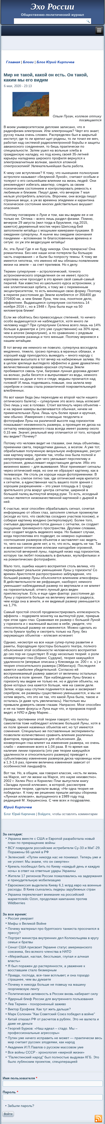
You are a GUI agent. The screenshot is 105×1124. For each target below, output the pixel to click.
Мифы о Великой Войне (27, 923)
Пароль (10, 1092)
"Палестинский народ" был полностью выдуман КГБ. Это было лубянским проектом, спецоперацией (53, 1059)
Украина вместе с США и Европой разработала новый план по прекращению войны (51, 841)
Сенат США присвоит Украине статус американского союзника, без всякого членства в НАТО (50, 949)
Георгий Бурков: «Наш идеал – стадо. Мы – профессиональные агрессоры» (42, 1030)
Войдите (44, 814)
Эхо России (52, 6)
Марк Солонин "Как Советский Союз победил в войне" (51, 1014)
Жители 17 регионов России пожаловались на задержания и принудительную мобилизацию (55, 878)
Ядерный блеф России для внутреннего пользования (50, 999)
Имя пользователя (20, 1078)
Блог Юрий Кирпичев (55, 62)
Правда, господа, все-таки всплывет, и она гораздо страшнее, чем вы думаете (48, 977)
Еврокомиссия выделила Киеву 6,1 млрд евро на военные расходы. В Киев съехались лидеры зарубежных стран (54, 887)
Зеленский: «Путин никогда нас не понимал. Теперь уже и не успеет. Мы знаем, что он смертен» (54, 859)
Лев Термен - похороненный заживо (37, 1004)
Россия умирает (20, 918)
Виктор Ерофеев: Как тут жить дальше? (39, 1009)
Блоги (28, 62)
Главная (13, 62)
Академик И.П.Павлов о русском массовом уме (46, 1047)
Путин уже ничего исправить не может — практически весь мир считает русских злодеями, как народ (55, 1040)
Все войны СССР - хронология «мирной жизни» (46, 1052)
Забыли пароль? (21, 1106)
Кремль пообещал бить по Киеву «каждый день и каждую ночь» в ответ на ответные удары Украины (54, 868)
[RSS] (98, 1119)
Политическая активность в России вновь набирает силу (53, 994)
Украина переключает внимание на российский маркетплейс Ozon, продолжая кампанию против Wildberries (47, 898)
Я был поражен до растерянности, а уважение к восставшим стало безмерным (46, 968)
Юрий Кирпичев (18, 807)
